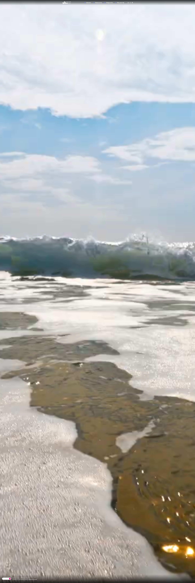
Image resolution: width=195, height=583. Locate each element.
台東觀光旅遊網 (66, 2)
